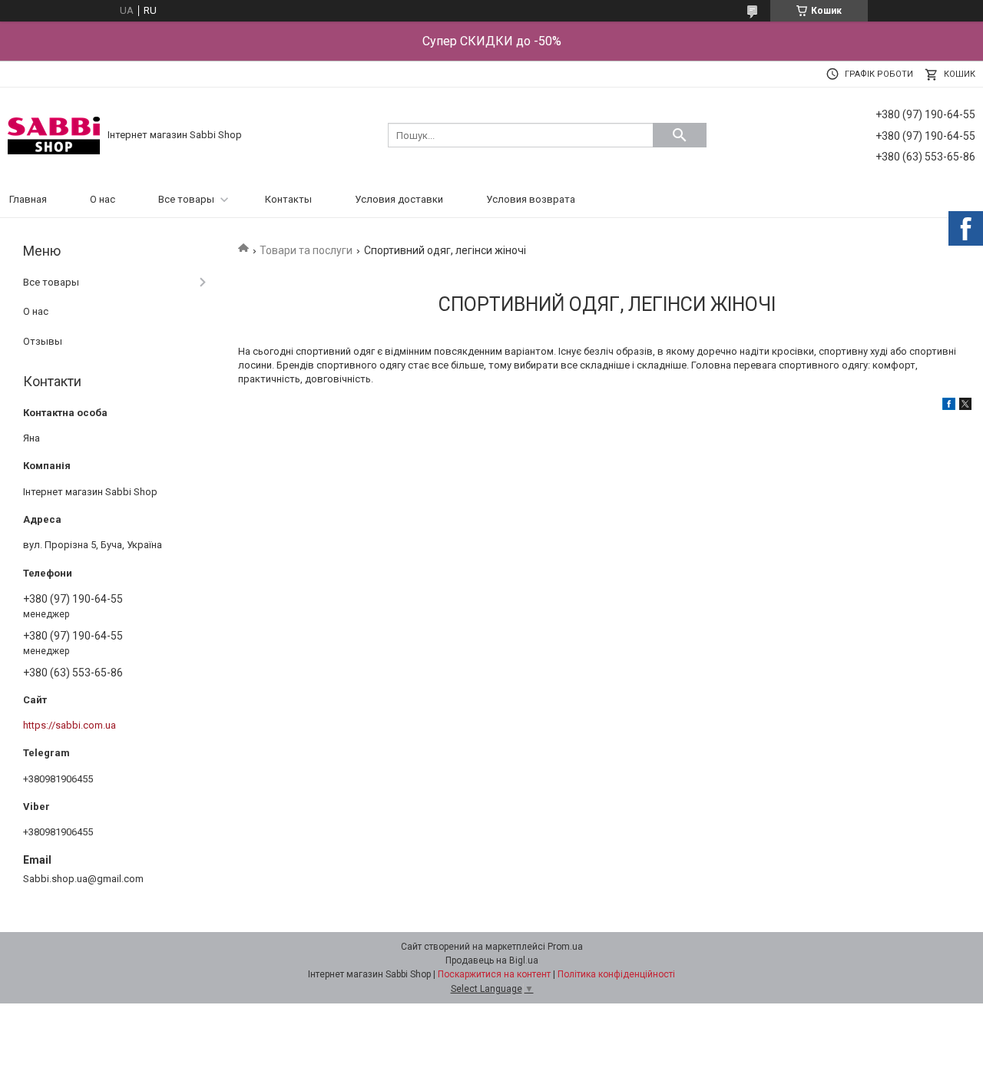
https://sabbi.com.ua (69, 725)
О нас (102, 199)
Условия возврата (530, 199)
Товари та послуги (306, 250)
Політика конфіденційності (616, 974)
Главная (28, 199)
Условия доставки (399, 199)
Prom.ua (565, 946)
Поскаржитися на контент (494, 974)
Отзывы (42, 341)
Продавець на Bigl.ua (491, 960)
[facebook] (948, 406)
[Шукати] (680, 135)
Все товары (186, 199)
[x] (965, 406)
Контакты (288, 199)
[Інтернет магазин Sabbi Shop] (54, 134)
